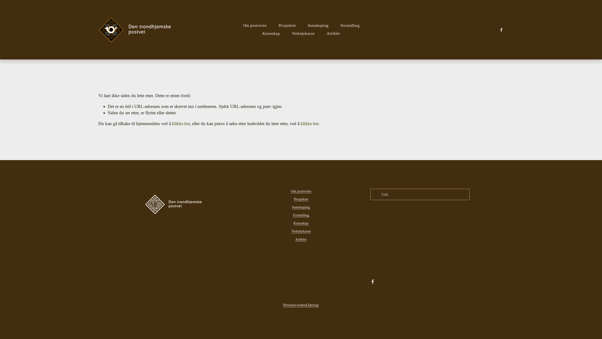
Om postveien (301, 191)
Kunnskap (301, 223)
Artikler (333, 33)
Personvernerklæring (301, 305)
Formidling (301, 215)
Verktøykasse (303, 33)
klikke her (181, 123)
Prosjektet (301, 199)
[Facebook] (501, 30)
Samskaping (301, 207)
